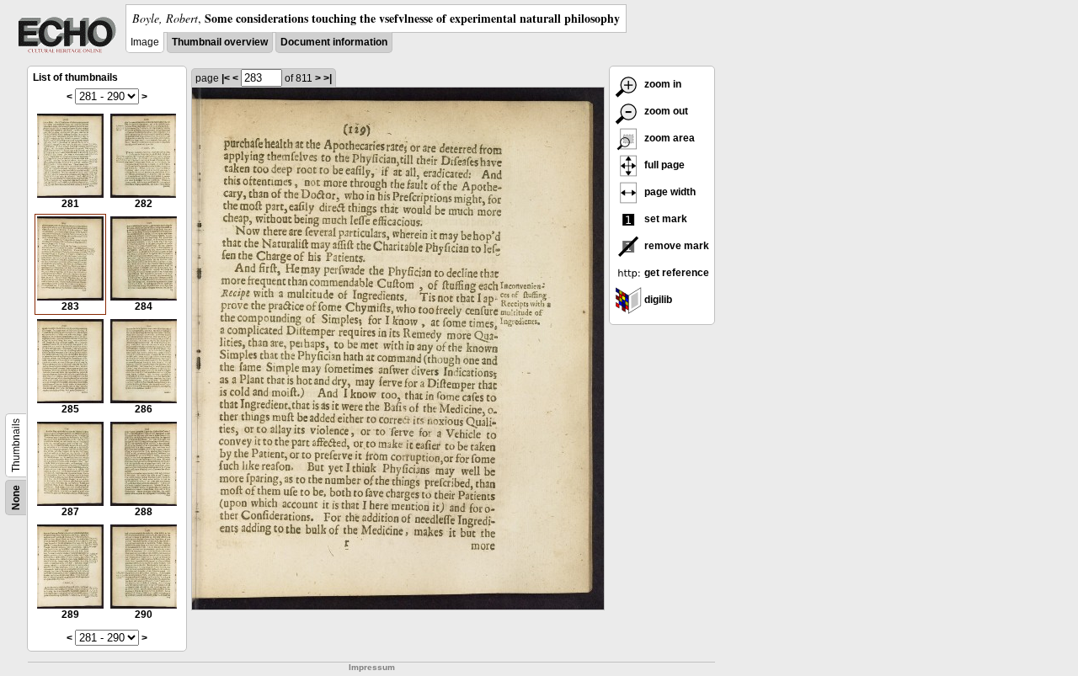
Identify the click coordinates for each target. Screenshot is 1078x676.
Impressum (372, 667)
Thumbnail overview (220, 42)
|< (225, 78)
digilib (657, 300)
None (16, 497)
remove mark (675, 246)
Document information (333, 42)
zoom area (668, 138)
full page (663, 165)
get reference (675, 273)
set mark (664, 219)
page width (669, 192)
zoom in (661, 84)
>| (327, 78)
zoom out (665, 111)
